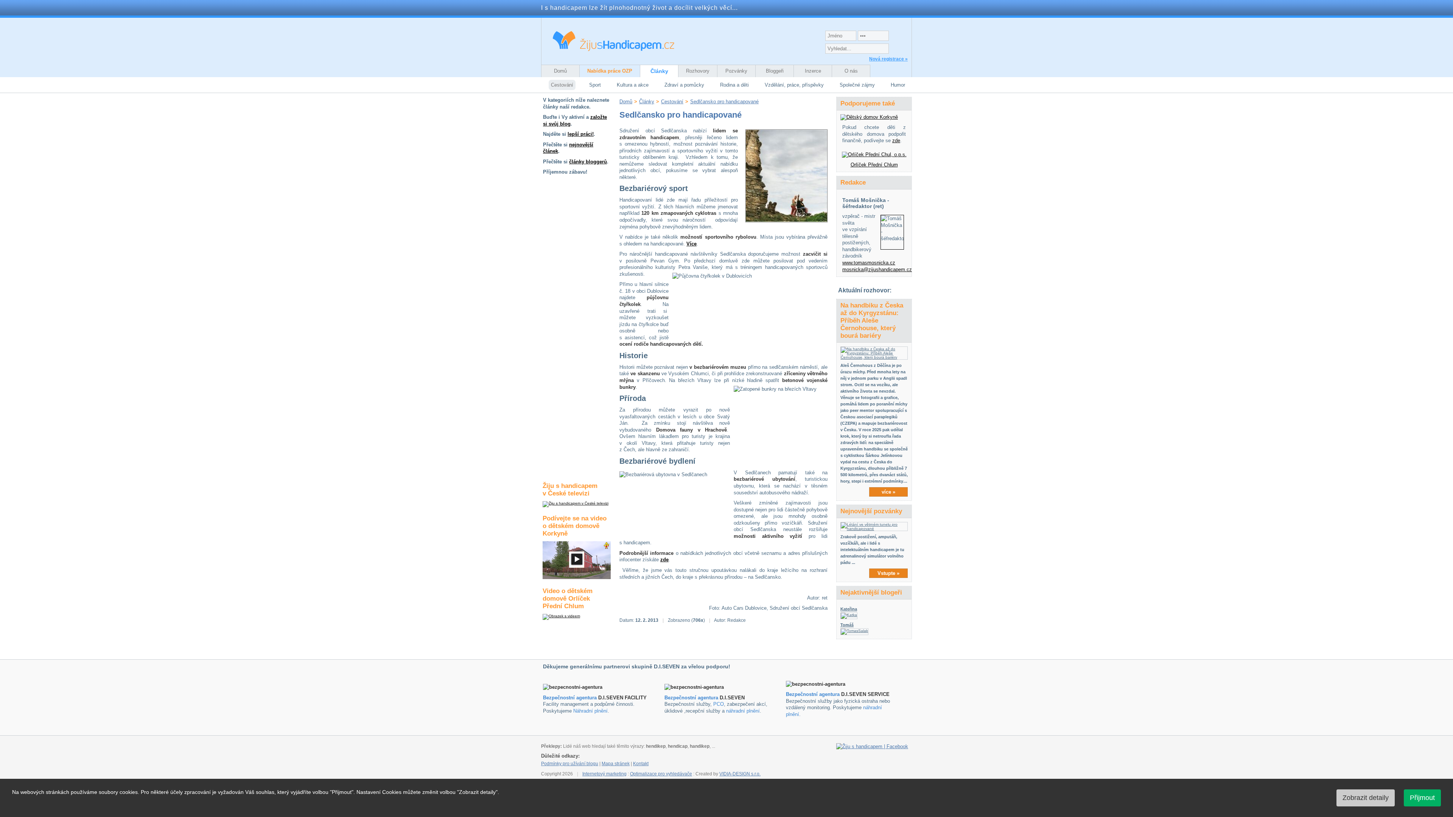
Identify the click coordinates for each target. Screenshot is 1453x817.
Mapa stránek (616, 763)
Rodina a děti (734, 85)
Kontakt (641, 763)
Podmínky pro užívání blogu (569, 763)
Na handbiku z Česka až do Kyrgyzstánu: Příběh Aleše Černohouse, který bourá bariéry (871, 320)
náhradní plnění (743, 711)
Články (659, 71)
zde (664, 559)
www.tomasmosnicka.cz (868, 263)
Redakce (853, 182)
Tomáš (847, 625)
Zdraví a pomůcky (684, 85)
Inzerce (813, 71)
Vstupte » (888, 573)
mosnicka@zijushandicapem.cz (877, 269)
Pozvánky (736, 71)
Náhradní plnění (590, 711)
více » (888, 492)
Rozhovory (697, 71)
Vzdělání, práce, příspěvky (794, 85)
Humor (898, 85)
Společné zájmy (857, 85)
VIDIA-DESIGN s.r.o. (740, 774)
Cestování (562, 85)
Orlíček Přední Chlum (874, 165)
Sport (595, 85)
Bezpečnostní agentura (570, 698)
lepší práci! (581, 134)
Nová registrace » (888, 59)
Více (691, 244)
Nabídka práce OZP (609, 71)
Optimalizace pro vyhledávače (661, 774)
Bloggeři (775, 71)
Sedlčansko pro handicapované (724, 101)
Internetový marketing (604, 774)
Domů (560, 71)
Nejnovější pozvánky (871, 511)
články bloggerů (588, 162)
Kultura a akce (633, 85)
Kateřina (848, 609)
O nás (851, 71)
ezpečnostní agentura (693, 698)
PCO (718, 704)
